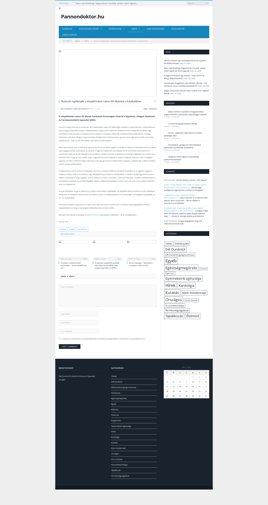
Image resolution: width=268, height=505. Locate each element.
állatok (63, 229)
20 (180, 390)
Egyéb (171, 261)
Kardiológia (115, 28)
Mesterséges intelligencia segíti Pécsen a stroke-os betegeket (183, 189)
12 (173, 386)
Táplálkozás (174, 316)
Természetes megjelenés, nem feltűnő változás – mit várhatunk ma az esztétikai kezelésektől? (185, 84)
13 (180, 386)
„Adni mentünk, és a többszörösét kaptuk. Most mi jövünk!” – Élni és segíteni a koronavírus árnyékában (186, 200)
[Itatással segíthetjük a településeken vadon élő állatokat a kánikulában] (108, 73)
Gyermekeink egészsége (183, 278)
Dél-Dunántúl (175, 249)
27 (180, 395)
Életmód (192, 316)
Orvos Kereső (69, 34)
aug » (171, 399)
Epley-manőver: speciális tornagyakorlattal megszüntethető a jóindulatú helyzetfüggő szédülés (185, 113)
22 (193, 390)
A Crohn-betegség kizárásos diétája (182, 123)
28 (186, 395)
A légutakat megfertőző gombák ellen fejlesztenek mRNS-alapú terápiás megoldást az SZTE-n (107, 265)
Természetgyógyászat (177, 310)
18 (167, 390)
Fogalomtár (177, 28)
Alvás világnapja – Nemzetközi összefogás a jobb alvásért (141, 263)
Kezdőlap (67, 28)
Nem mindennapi (155, 28)
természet (81, 229)
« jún (166, 399)
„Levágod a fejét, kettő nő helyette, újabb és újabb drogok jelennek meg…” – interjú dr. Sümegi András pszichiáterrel (186, 213)
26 (173, 395)
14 (186, 386)
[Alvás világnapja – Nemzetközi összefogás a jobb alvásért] (142, 249)
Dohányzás (182, 243)
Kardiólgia (186, 285)
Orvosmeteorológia (174, 305)
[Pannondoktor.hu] (81, 15)
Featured (203, 269)
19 (173, 390)
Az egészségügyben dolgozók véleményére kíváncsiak (183, 222)
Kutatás (172, 292)
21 (186, 390)
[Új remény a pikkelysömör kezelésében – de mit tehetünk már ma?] (74, 249)
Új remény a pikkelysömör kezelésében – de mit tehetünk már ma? (74, 265)
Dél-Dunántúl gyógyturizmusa (179, 254)
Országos (153, 109)
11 (167, 386)
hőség (71, 229)
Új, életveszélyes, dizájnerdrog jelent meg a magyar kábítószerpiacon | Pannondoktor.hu (183, 209)
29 (193, 395)
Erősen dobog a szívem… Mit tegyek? (191, 180)
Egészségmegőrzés (89, 28)
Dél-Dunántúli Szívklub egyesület (75, 109)
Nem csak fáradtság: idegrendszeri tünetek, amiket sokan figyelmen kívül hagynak (108, 3)
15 (193, 386)
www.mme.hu (92, 214)
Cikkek (168, 243)
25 (167, 395)
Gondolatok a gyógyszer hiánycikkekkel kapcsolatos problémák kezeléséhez (182, 146)
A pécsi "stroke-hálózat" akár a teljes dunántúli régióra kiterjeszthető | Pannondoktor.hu (185, 186)
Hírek (134, 28)
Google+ (62, 379)
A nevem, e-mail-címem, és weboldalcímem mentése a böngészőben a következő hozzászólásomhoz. (103, 338)
